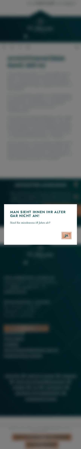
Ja (66, 235)
